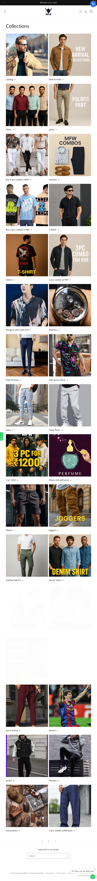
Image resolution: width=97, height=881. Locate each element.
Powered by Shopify (37, 873)
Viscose (55, 658)
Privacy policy (61, 873)
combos (53, 179)
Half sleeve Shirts (57, 379)
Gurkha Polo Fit (13, 580)
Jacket (9, 780)
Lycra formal (12, 730)
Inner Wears (11, 682)
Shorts (9, 530)
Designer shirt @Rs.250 (17, 329)
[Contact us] (92, 876)
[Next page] (54, 841)
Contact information (84, 875)
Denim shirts (55, 580)
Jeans (8, 429)
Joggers (52, 530)
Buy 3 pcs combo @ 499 (17, 229)
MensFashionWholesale (22, 873)
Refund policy (50, 873)
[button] (5, 11)
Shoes (52, 632)
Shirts (8, 129)
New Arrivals (55, 79)
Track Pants (54, 429)
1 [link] (42, 841)
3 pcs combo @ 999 (58, 279)
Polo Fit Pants (12, 379)
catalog (9, 79)
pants (51, 129)
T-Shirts (52, 229)
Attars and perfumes (59, 480)
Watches (53, 329)
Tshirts (9, 279)
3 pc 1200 (11, 480)
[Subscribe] (67, 856)
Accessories (12, 830)
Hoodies (53, 780)
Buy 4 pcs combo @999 (17, 179)
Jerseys (52, 730)
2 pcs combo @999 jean (60, 830)
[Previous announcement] (4, 2)
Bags (8, 632)
